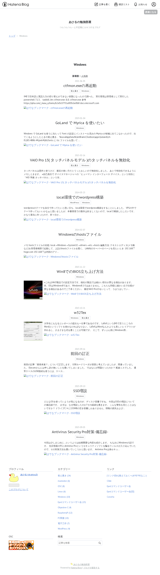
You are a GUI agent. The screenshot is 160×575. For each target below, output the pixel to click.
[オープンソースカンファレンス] (21, 549)
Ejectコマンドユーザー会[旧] (120, 491)
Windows (85, 91)
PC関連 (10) (63, 518)
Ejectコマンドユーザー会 (119, 486)
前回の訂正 (80, 353)
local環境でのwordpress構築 (80, 197)
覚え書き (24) (64, 475)
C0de (109, 480)
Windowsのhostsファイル (80, 234)
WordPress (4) (64, 528)
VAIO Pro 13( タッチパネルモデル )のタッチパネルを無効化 (80, 160)
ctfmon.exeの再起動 (80, 85)
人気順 (84, 76)
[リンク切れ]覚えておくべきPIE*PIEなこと (127, 475)
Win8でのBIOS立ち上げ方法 (80, 271)
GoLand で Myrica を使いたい (80, 122)
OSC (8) (61, 486)
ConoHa (110, 496)
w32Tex (80, 312)
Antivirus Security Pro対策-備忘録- (80, 431)
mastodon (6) (64, 480)
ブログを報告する (91, 567)
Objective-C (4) (64, 507)
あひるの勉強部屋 (80, 22)
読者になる (150, 12)
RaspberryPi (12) (65, 512)
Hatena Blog (76, 567)
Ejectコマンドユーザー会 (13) (72, 502)
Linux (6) (62, 491)
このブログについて (18, 489)
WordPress (74, 202)
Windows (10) (64, 496)
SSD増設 (80, 390)
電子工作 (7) (64, 523)
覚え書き (74, 91)
